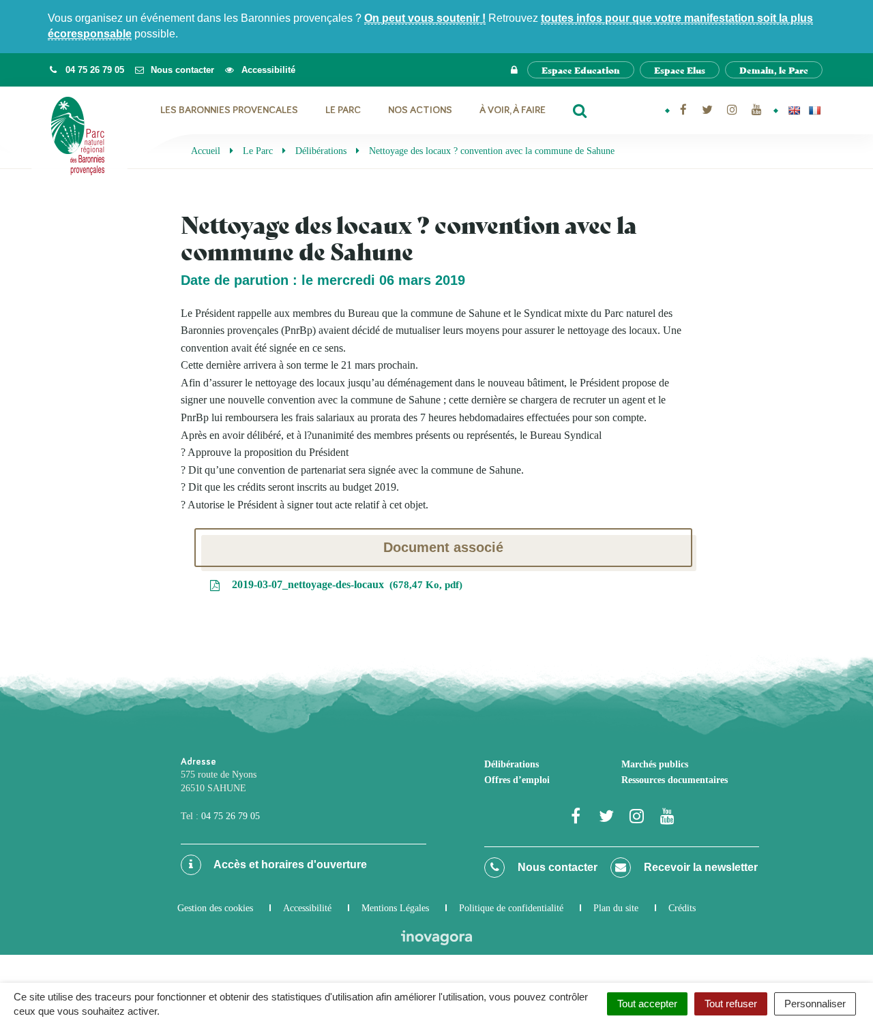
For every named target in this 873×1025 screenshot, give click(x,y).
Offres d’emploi (517, 780)
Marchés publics (654, 764)
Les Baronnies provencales (229, 110)
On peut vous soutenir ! (425, 18)
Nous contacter (556, 867)
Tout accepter (647, 1003)
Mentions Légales (395, 908)
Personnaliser (815, 1003)
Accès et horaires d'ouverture (289, 864)
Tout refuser (731, 1003)
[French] (814, 110)
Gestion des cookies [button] (215, 908)
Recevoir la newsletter (699, 867)
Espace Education (581, 69)
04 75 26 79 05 (230, 816)
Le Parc (343, 110)
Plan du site (615, 908)
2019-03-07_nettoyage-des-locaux (344, 584)
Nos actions (420, 110)
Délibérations (511, 764)
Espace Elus (679, 69)
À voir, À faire (512, 110)
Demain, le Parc (773, 69)
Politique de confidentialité (511, 908)
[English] (794, 110)
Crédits (682, 908)
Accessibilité (307, 908)
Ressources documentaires (674, 780)
